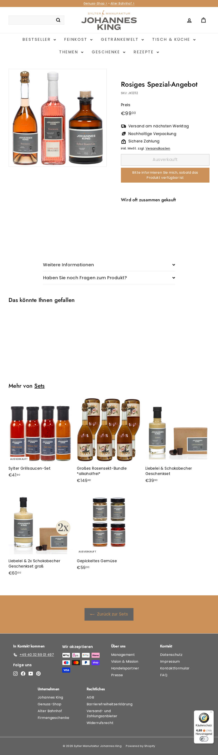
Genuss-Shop (50, 704)
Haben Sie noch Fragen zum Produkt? (85, 278)
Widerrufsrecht (100, 722)
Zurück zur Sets (112, 614)
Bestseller (38, 39)
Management (123, 654)
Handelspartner (125, 668)
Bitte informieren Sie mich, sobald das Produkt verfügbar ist (165, 175)
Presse (117, 675)
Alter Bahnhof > (122, 3)
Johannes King (50, 697)
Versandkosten (158, 148)
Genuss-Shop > (95, 3)
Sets (39, 386)
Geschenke (107, 52)
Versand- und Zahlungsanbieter (102, 713)
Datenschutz (171, 654)
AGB (90, 697)
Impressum (170, 661)
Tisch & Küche (172, 39)
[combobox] (36, 20)
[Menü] (211, 713)
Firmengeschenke (53, 717)
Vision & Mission (124, 661)
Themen (69, 52)
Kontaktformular (174, 668)
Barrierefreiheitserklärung (109, 704)
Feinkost (76, 39)
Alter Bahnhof (50, 711)
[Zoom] (57, 117)
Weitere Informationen (68, 265)
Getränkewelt (121, 39)
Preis (125, 104)
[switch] (204, 738)
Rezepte (145, 52)
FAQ (163, 675)
